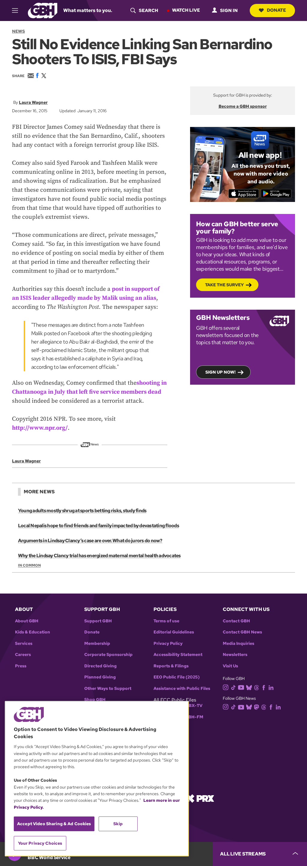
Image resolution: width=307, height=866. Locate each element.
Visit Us (230, 666)
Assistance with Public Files (182, 688)
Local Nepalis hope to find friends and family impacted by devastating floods (98, 525)
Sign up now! (220, 372)
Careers (23, 654)
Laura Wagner (33, 102)
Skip (118, 823)
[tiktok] (233, 687)
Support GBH (98, 621)
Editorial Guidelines (174, 632)
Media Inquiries (238, 643)
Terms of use (166, 621)
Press (20, 666)
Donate (276, 10)
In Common (29, 565)
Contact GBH (236, 621)
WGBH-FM (192, 717)
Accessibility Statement (178, 654)
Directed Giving (100, 666)
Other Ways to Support (107, 688)
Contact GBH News (242, 632)
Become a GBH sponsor (243, 106)
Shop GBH (95, 699)
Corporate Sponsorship (108, 654)
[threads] (256, 687)
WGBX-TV (191, 705)
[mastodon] (256, 706)
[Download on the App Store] (243, 193)
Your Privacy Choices (40, 843)
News (18, 31)
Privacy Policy (168, 643)
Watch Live (186, 10)
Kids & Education (32, 632)
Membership (97, 643)
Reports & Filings (171, 666)
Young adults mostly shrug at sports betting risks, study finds (82, 510)
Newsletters (235, 654)
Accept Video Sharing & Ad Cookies (54, 823)
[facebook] (263, 687)
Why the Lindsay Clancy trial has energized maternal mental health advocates (99, 555)
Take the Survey (224, 284)
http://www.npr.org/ (40, 428)
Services (23, 643)
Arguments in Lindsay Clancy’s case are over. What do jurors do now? (90, 540)
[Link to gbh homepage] (42, 10)
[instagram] (226, 687)
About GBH (26, 621)
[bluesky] (249, 687)
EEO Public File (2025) (177, 677)
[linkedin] (271, 687)
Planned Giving (100, 677)
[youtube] (241, 687)
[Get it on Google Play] (276, 193)
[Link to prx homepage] (200, 798)
